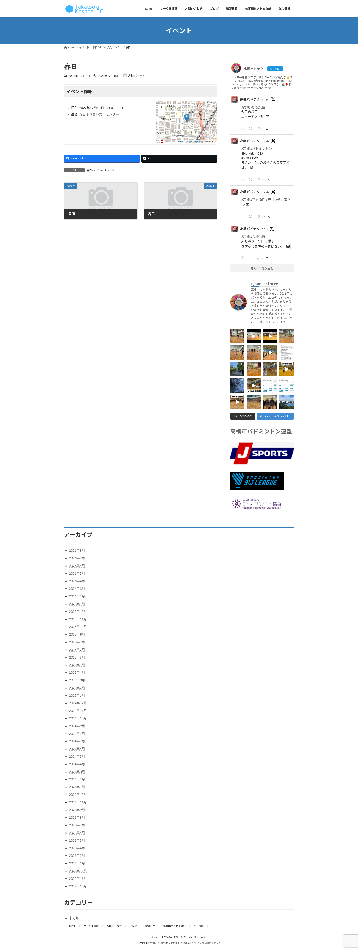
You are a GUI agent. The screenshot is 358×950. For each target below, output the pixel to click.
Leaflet (180, 141)
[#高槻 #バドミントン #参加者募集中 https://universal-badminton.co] (237, 352)
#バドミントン (261, 148)
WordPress (156, 942)
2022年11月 (78, 878)
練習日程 (150, 925)
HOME (72, 925)
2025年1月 (77, 695)
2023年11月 (78, 802)
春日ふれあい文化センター (99, 114)
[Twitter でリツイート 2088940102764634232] (252, 128)
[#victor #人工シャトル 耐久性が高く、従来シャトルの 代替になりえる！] (287, 352)
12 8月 (265, 192)
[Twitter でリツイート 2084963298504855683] (252, 257)
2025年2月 (77, 688)
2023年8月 (77, 817)
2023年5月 (77, 840)
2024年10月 (78, 718)
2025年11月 (78, 619)
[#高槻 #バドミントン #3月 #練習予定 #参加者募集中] (287, 385)
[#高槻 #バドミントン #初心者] (287, 369)
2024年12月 (78, 703)
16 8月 (265, 99)
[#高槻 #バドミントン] (254, 402)
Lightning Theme (178, 942)
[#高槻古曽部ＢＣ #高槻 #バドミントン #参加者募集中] (270, 385)
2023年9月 (77, 810)
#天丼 (270, 199)
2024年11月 (78, 710)
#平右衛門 (257, 199)
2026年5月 (77, 573)
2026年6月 (77, 566)
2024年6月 (77, 749)
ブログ (133, 925)
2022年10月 (78, 886)
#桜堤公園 (257, 107)
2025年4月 (77, 672)
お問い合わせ (114, 925)
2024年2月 (77, 779)
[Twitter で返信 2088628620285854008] (244, 179)
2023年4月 (77, 848)
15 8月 (265, 141)
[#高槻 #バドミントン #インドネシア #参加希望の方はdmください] (270, 402)
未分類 (74, 918)
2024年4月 (77, 764)
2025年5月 (77, 665)
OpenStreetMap (195, 141)
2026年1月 (77, 604)
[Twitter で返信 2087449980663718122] (244, 216)
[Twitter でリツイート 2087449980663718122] (252, 216)
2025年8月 (77, 642)
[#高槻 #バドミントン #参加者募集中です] (270, 352)
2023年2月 (77, 855)
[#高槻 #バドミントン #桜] (237, 385)
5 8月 (265, 229)
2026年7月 (77, 558)
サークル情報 (91, 925)
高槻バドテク (250, 99)
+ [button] (161, 106)
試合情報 (199, 925)
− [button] (161, 113)
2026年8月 (77, 550)
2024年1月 (77, 787)
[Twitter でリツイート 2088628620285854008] (252, 179)
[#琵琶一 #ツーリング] (237, 369)
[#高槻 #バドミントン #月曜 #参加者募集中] (254, 352)
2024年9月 (77, 726)
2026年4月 (77, 581)
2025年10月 (78, 626)
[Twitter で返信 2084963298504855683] (244, 257)
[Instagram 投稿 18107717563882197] (254, 385)
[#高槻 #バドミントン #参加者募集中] (237, 336)
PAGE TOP (345, 918)
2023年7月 (77, 825)
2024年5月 (77, 756)
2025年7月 (77, 650)
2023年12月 (78, 794)
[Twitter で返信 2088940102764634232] (244, 128)
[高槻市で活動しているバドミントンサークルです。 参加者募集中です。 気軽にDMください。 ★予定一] (287, 402)
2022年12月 (78, 871)
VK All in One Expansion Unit (205, 942)
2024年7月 (77, 741)
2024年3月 (77, 772)
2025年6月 (77, 657)
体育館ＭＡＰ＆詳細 (174, 925)
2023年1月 (77, 863)
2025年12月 (78, 611)
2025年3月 (77, 680)
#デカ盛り (282, 199)
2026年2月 (77, 596)
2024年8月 (77, 733)
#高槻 (245, 107)
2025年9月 (77, 634)
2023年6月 (77, 833)
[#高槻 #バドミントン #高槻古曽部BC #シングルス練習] (270, 369)
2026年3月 (77, 588)
